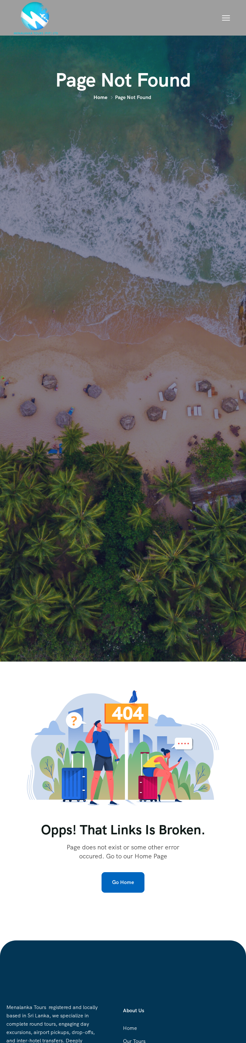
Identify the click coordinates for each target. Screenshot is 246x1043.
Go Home (123, 882)
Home (100, 97)
